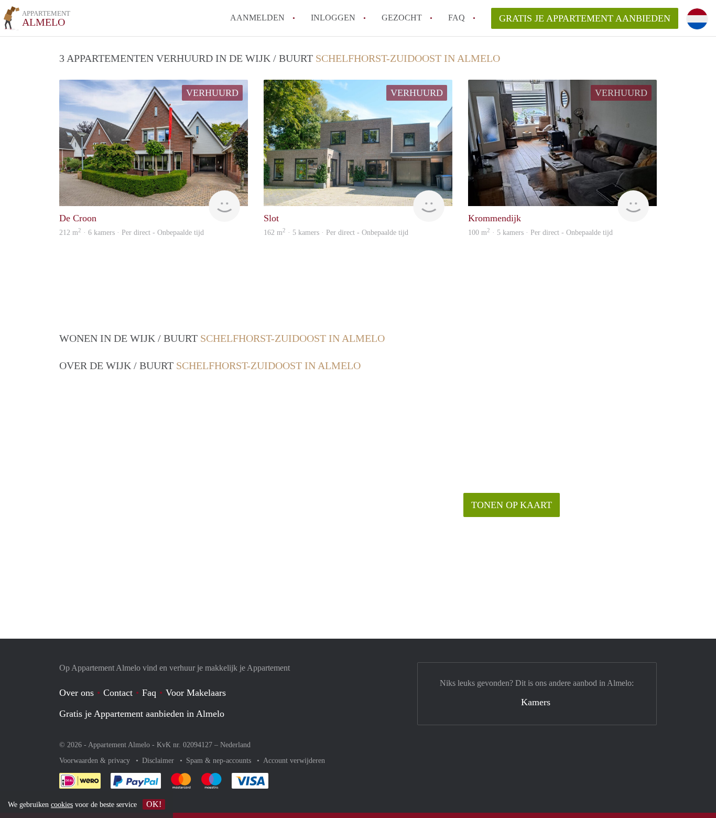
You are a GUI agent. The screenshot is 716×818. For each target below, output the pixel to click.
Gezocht (402, 17)
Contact (118, 692)
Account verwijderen (294, 761)
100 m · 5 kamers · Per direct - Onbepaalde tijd (540, 232)
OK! (153, 804)
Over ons (76, 692)
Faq (149, 692)
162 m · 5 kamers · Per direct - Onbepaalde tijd (336, 232)
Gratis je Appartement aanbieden (584, 18)
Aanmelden (257, 17)
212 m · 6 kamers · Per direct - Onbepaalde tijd (131, 232)
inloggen (333, 17)
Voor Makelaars (196, 692)
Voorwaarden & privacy (95, 761)
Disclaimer (159, 761)
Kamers (535, 702)
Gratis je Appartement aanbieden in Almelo (141, 713)
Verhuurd (212, 93)
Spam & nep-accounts (219, 761)
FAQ (456, 17)
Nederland (235, 745)
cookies (62, 805)
